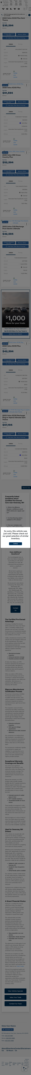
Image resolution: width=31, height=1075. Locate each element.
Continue (15, 543)
